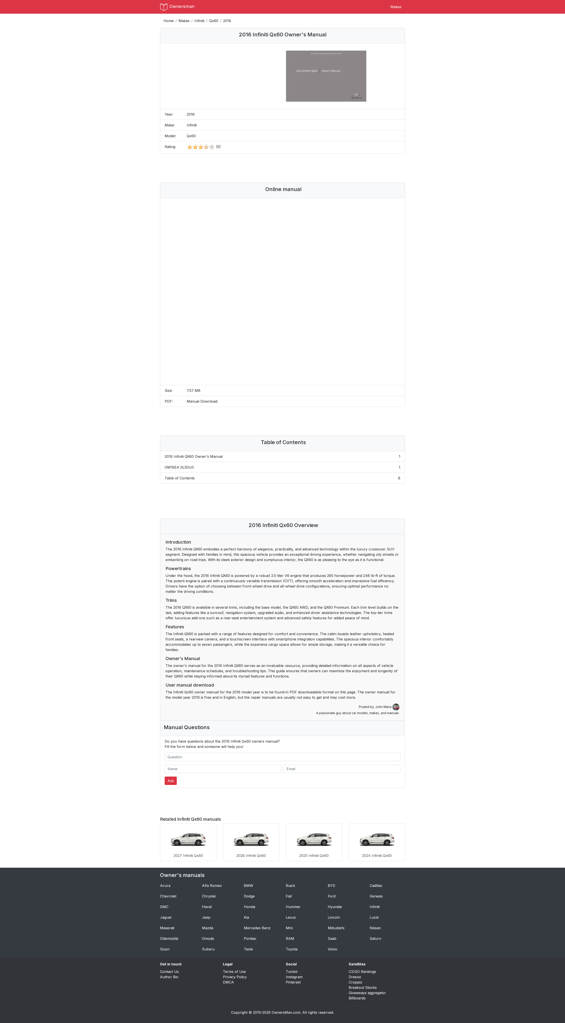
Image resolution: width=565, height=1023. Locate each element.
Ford (331, 896)
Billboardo (357, 998)
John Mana (383, 707)
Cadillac (376, 885)
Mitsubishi (336, 928)
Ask (171, 781)
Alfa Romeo (212, 885)
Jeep (206, 917)
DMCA (228, 982)
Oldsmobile (169, 938)
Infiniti (199, 21)
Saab (332, 938)
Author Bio (169, 977)
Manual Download (202, 401)
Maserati (167, 928)
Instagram (294, 977)
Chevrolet (168, 896)
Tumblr (292, 971)
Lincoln (334, 917)
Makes (395, 7)
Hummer (293, 907)
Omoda (208, 938)
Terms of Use (234, 971)
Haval (207, 907)
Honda (249, 907)
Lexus (291, 917)
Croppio (355, 982)
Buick (290, 885)
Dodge (249, 896)
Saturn (375, 938)
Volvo (332, 949)
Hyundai (335, 907)
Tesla (248, 949)
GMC (164, 907)
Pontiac (250, 938)
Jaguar (166, 917)
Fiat (289, 896)
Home (169, 21)
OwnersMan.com (286, 1012)
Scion (165, 949)
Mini (289, 928)
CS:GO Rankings (362, 971)
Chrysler (209, 896)
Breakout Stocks (363, 987)
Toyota (292, 949)
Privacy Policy (235, 977)
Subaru (208, 949)
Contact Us (169, 971)
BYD (331, 885)
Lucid (374, 917)
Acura (165, 885)
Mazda (207, 928)
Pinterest (293, 982)
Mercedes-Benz (257, 928)
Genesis (376, 896)
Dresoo (355, 977)
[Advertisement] (282, 168)
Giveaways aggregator (367, 993)
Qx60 (213, 21)
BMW (248, 885)
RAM (290, 938)
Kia (246, 917)
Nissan (375, 928)
